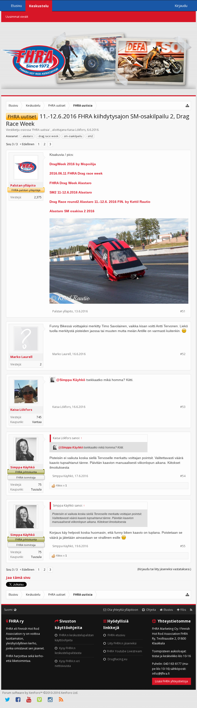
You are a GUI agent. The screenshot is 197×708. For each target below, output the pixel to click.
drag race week (48, 136)
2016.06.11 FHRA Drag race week (76, 173)
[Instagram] (50, 699)
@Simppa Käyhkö (70, 380)
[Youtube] (29, 699)
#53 (182, 407)
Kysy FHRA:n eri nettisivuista (67, 663)
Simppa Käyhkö (22, 467)
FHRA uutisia (40, 130)
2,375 (38, 197)
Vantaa (37, 422)
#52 (182, 354)
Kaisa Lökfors (76, 130)
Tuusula (36, 489)
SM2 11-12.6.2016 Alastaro (70, 192)
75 (40, 485)
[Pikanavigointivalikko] (188, 105)
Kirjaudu (181, 5)
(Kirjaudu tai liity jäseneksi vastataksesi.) (164, 569)
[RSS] (61, 699)
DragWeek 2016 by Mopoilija (72, 164)
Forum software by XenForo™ (40, 693)
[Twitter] (7, 699)
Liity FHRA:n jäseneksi (121, 643)
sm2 (90, 136)
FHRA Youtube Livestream (124, 651)
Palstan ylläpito (23, 185)
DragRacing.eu (117, 659)
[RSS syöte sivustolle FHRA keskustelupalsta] (191, 609)
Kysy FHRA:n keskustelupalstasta (68, 650)
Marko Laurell (21, 357)
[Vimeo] (40, 699)
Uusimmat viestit (17, 17)
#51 (182, 311)
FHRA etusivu (116, 635)
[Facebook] (18, 699)
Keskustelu (39, 6)
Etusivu (16, 5)
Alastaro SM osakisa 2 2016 (71, 211)
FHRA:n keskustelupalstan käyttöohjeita (74, 637)
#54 (182, 476)
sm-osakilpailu (73, 136)
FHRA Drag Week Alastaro (70, 183)
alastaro (28, 136)
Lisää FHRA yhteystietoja (171, 681)
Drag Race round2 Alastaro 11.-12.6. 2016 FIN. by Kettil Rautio (99, 202)
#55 (182, 546)
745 (39, 417)
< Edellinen (27, 144)
